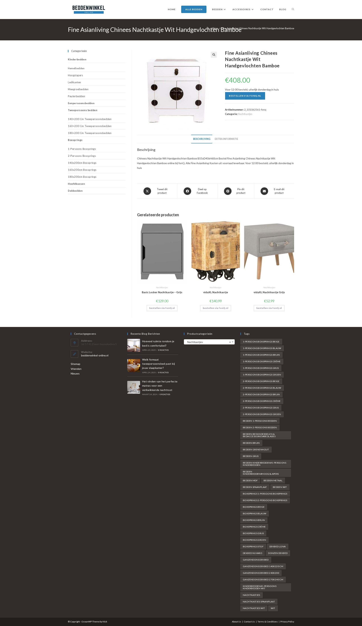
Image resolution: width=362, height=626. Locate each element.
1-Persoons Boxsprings (82, 148)
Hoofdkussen (76, 183)
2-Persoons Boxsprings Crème (262, 401)
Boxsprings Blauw (254, 513)
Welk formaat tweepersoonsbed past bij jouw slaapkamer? (158, 364)
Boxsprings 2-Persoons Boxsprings (265, 500)
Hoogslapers (75, 75)
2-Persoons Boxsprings (82, 155)
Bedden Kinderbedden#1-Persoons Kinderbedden (264, 463)
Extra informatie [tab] (226, 139)
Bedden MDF (250, 480)
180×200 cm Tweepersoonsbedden (89, 133)
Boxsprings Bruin (254, 520)
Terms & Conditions (268, 621)
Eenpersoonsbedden (81, 103)
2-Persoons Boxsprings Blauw (262, 387)
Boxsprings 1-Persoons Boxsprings (265, 493)
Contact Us (249, 621)
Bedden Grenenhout (256, 449)
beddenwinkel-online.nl (94, 355)
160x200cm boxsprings (82, 169)
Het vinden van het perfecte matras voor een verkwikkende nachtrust (160, 385)
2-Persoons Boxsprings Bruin (261, 394)
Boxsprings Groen (254, 539)
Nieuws (75, 373)
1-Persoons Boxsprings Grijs (261, 368)
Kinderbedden (77, 59)
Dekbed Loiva (277, 546)
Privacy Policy (287, 621)
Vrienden (76, 368)
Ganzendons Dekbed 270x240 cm (263, 579)
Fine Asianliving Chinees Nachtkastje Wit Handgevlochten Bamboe (258, 28)
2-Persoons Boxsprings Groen (262, 414)
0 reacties (163, 350)
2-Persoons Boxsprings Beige (261, 381)
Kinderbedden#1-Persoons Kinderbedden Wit (259, 587)
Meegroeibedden (78, 89)
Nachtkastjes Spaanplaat (259, 601)
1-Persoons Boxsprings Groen (262, 374)
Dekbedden (75, 190)
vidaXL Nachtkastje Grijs (269, 292)
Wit (273, 608)
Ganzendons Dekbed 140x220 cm (263, 566)
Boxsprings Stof (253, 546)
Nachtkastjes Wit (254, 608)
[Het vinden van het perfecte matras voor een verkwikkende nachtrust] (133, 387)
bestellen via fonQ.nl (245, 95)
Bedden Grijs (251, 456)
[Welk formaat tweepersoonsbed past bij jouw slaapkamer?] (133, 365)
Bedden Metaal (273, 480)
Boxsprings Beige (254, 506)
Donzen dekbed (278, 553)
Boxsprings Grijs (253, 533)
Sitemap (75, 363)
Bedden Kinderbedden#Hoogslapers (261, 472)
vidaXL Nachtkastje (215, 292)
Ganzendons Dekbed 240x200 (261, 572)
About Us (236, 621)
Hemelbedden (76, 68)
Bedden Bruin (251, 442)
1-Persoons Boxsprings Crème (262, 361)
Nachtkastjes (245, 113)
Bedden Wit (280, 487)
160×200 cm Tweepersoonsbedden (89, 126)
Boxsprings (75, 140)
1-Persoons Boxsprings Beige (261, 341)
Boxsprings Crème (254, 526)
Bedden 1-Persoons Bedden (260, 420)
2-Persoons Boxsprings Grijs (261, 407)
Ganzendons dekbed (256, 559)
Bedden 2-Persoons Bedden (260, 427)
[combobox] (209, 342)
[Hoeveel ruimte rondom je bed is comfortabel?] (133, 345)
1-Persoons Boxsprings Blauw (262, 348)
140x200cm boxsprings (82, 162)
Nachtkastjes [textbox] (208, 342)
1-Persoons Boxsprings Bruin (261, 354)
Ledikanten (74, 82)
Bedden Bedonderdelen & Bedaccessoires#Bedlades (259, 435)
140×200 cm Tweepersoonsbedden (89, 119)
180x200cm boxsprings (82, 176)
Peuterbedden (76, 96)
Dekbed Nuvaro (252, 553)
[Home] (207, 28)
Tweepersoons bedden (82, 110)
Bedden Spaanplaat (255, 487)
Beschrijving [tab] (201, 139)
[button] (214, 55)
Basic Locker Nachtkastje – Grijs (162, 292)
